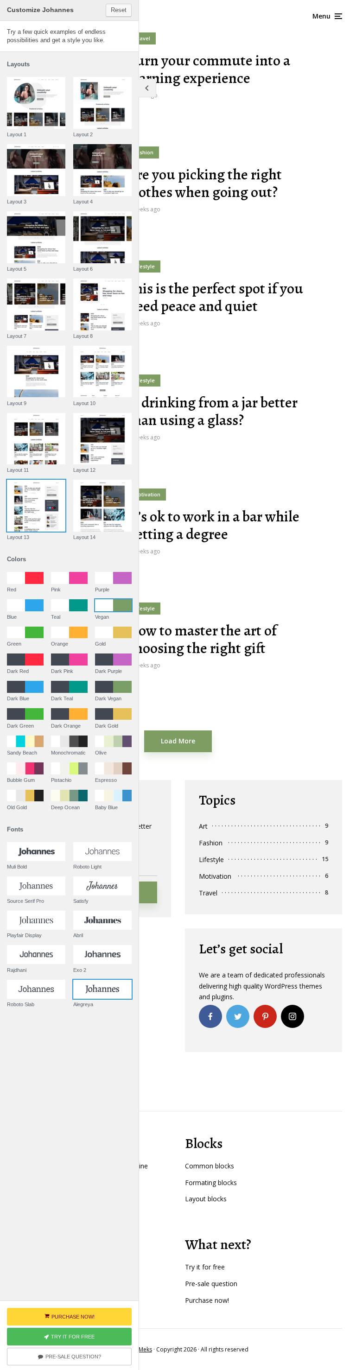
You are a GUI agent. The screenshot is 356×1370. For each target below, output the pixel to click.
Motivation (147, 494)
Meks (145, 1349)
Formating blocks (211, 1182)
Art (203, 826)
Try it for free (205, 1266)
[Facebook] (210, 1016)
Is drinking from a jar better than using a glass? (213, 411)
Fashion (143, 152)
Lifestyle (144, 266)
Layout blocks (206, 1198)
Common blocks (209, 1165)
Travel (142, 38)
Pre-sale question (211, 1283)
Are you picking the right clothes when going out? (205, 183)
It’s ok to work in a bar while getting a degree (213, 525)
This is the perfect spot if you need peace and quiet (215, 297)
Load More (178, 740)
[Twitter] (237, 1016)
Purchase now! (207, 1300)
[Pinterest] (265, 1016)
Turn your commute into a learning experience (209, 69)
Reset (119, 9)
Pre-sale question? (73, 1356)
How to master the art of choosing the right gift (202, 639)
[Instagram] (292, 1016)
